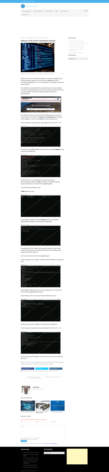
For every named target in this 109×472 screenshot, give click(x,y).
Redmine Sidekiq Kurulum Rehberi (76, 52)
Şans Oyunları (63, 11)
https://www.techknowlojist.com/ (38, 389)
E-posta (37, 421)
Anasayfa (22, 37)
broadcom (49, 90)
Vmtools (54, 88)
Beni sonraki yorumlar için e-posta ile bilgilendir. (31, 438)
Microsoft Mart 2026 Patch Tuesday (76, 45)
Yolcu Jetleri (25, 14)
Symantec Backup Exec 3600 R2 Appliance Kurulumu (42, 412)
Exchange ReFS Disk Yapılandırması (27, 411)
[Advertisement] (54, 26)
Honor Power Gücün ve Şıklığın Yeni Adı (52, 377)
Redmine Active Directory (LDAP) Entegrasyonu (75, 50)
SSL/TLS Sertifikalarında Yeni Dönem (76, 47)
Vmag (35, 470)
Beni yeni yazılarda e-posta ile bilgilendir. (29, 439)
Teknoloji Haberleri (38, 11)
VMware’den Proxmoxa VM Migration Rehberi (78, 43)
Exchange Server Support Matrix (57, 411)
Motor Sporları (49, 11)
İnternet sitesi (53, 421)
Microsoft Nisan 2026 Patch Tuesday (76, 41)
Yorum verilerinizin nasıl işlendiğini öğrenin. (49, 443)
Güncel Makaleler (26, 11)
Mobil (56, 11)
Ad (21, 421)
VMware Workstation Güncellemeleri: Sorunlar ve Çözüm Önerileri (34, 377)
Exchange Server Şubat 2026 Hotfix (30, 467)
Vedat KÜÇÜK (24, 73)
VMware (52, 73)
